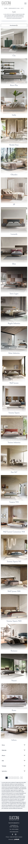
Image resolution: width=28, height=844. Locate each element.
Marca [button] (3, 745)
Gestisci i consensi (18, 836)
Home (5, 8)
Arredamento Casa (14, 8)
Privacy (7, 836)
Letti (22, 8)
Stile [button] (3, 760)
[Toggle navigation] (25, 3)
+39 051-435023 (14, 829)
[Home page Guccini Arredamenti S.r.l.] (14, 3)
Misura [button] (3, 755)
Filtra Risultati (13, 25)
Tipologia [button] (4, 766)
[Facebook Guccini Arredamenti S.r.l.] (12, 834)
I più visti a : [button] (4, 771)
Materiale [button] (4, 750)
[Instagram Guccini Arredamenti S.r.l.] (15, 834)
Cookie (11, 836)
